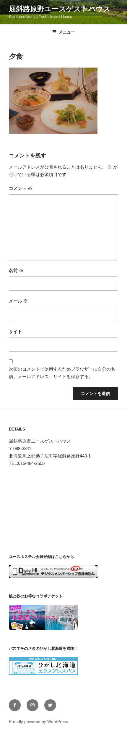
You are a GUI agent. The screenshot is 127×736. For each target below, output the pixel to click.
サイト (15, 331)
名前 (16, 270)
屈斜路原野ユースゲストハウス (59, 9)
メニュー (66, 32)
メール (18, 300)
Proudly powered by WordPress (38, 721)
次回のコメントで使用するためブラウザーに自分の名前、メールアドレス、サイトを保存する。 (62, 373)
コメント (20, 188)
